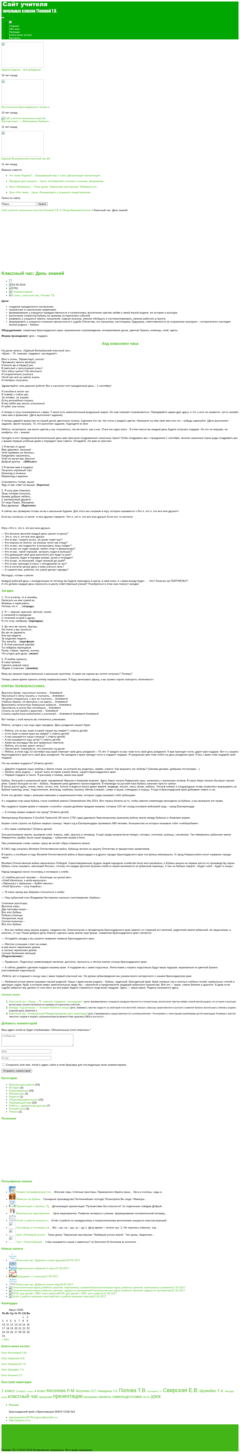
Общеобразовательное (23, 1099)
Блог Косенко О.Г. (12, 1375)
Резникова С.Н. (155, 1391)
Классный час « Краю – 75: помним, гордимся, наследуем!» (46, 1001)
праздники (45, 1396)
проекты (104, 1397)
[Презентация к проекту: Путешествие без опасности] (12, 1206)
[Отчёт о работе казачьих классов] (12, 1220)
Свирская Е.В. (181, 1390)
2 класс (21, 1391)
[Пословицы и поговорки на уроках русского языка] (12, 1227)
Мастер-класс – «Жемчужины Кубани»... (26, 121)
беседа (229, 1391)
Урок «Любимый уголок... (31, 1234)
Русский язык (17, 1108)
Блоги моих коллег (20, 34)
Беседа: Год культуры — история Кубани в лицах (39, 1007)
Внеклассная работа (21, 1084)
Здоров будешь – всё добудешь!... (22, 69)
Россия (14, 1405)
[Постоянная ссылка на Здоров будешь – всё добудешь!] (23, 66)
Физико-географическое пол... (34, 1191)
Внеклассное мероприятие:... (34, 1213)
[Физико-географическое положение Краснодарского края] (12, 1191)
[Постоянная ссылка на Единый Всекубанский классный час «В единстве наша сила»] (23, 155)
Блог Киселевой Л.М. (14, 1352)
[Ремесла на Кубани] (12, 1199)
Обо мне (14, 28)
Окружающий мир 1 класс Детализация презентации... (55, 175)
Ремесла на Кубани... (29, 1199)
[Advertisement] (120, 240)
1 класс (16, 295)
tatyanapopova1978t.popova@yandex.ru (33, 1417)
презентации (68, 1396)
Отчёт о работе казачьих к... (33, 1220)
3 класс (30, 1391)
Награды (14, 31)
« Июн (5, 1339)
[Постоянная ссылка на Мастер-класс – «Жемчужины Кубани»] (23, 118)
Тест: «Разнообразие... (30, 1241)
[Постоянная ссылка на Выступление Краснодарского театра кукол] (23, 103)
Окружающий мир (20, 1102)
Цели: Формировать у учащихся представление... (51, 192)
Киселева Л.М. (61, 1390)
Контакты (14, 37)
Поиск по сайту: (11, 197)
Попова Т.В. (47, 295)
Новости (14, 1096)
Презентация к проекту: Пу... (33, 1206)
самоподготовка (127, 1396)
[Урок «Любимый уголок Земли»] (12, 1234)
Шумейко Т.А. (212, 1391)
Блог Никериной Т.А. (14, 1363)
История (14, 1087)
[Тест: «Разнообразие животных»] (12, 1241)
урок (156, 1396)
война (4, 1397)
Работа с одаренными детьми (27, 1105)
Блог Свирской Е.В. (13, 1358)
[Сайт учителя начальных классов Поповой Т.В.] (30, 13)
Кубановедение (18, 1090)
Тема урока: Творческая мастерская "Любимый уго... (54, 186)
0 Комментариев (22, 291)
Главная (14, 25)
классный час (30, 295)
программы (90, 1396)
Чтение (13, 1111)
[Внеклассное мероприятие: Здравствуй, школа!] (12, 1213)
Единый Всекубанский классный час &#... (27, 158)
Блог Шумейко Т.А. (13, 1369)
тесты (146, 1396)
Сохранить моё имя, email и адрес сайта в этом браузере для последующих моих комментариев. (66, 1064)
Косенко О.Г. (86, 1391)
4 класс (40, 1391)
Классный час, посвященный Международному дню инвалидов (48, 1013)
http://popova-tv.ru (20, 1420)
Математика (16, 1093)
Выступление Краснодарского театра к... (26, 106)
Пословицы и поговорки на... (34, 1227)
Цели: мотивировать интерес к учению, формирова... (57, 181)
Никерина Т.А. (108, 1391)
